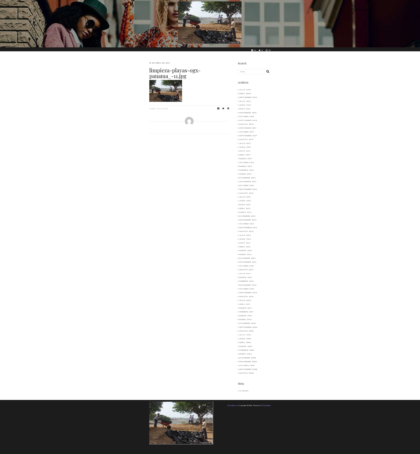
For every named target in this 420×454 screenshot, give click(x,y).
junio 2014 (245, 239)
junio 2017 (245, 147)
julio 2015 (245, 197)
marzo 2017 (245, 158)
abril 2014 (245, 247)
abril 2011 (244, 304)
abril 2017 (245, 155)
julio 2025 (245, 89)
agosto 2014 (246, 231)
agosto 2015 (246, 193)
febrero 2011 (246, 312)
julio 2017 (245, 143)
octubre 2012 (246, 289)
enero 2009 (245, 354)
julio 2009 (245, 335)
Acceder (244, 391)
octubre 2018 (246, 116)
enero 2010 (245, 319)
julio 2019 (245, 101)
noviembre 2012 (248, 285)
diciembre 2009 (247, 323)
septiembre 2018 (248, 120)
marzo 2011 (245, 308)
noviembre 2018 (248, 112)
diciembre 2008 (247, 358)
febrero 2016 (246, 170)
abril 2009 (245, 342)
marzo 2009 (245, 346)
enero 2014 (245, 254)
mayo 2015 (245, 204)
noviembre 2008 (248, 361)
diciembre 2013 (247, 258)
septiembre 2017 (248, 135)
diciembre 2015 (247, 178)
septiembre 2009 (248, 327)
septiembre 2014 (248, 227)
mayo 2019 (245, 109)
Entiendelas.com (233, 405)
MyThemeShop (265, 405)
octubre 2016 (246, 162)
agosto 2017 (246, 139)
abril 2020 (245, 93)
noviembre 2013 (248, 262)
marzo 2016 (245, 166)
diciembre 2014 (247, 216)
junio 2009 (245, 338)
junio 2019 (245, 105)
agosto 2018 (246, 124)
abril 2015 (245, 208)
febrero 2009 (246, 350)
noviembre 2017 (248, 128)
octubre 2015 (246, 185)
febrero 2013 (246, 281)
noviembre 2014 (248, 220)
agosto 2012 (246, 296)
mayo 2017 (245, 151)
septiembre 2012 (248, 292)
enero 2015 (245, 212)
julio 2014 (245, 235)
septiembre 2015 (248, 189)
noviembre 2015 (248, 181)
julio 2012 (245, 300)
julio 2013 (245, 273)
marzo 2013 (245, 277)
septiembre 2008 (248, 369)
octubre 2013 (246, 266)
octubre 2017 (246, 132)
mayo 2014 (245, 243)
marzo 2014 (245, 250)
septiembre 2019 (248, 97)
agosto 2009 (246, 331)
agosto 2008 (246, 373)
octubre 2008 (247, 365)
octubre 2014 (246, 224)
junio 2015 (245, 201)
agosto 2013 (246, 269)
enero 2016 (245, 174)
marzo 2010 (245, 315)
